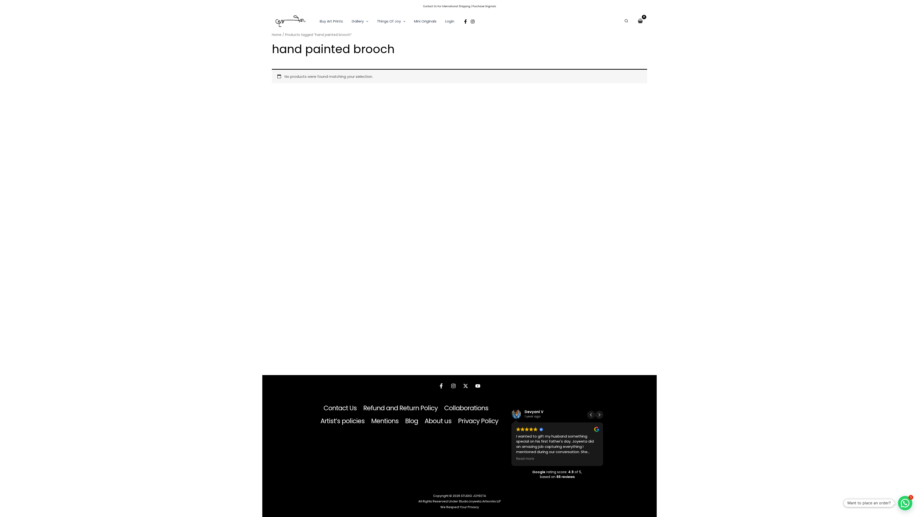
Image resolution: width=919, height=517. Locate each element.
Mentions (385, 420)
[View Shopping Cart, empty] (640, 21)
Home (276, 35)
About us (438, 420)
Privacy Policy (478, 420)
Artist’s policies (342, 420)
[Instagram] (473, 21)
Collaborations (466, 408)
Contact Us (430, 6)
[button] (366, 21)
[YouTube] (477, 385)
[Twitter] (465, 385)
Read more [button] (525, 459)
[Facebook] (465, 21)
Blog (411, 420)
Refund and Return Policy (400, 408)
